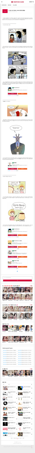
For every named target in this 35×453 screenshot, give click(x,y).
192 (20, 438)
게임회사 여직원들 (15, 260)
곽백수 (13, 88)
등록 (17, 280)
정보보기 (22, 93)
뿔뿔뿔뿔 (14, 162)
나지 (12, 163)
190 (17, 438)
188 (14, 438)
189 (16, 438)
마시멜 (13, 261)
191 (19, 438)
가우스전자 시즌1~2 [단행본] (17, 240)
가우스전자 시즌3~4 (15, 87)
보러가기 (12, 93)
